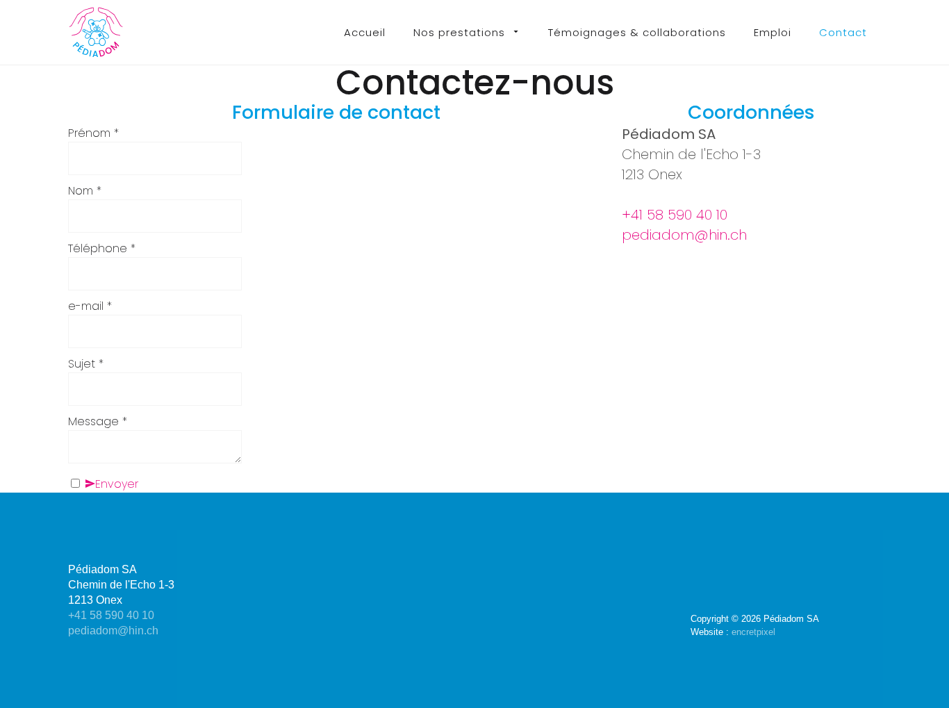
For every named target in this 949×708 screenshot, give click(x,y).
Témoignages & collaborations (637, 32)
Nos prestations (459, 32)
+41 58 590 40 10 (674, 214)
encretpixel (753, 632)
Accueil (365, 32)
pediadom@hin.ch (684, 235)
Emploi (772, 32)
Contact (843, 32)
